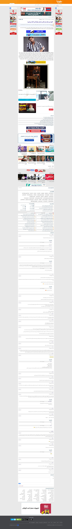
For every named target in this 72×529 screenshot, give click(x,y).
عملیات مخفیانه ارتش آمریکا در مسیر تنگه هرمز (47, 222)
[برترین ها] (59, 2)
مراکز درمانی (52, 494)
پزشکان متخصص (52, 495)
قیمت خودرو (31, 206)
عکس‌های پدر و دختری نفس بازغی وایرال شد (47, 210)
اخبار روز (57, 4)
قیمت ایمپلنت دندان (51, 193)
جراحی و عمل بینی (40, 201)
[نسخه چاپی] (19, 19)
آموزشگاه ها (45, 497)
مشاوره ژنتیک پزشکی (31, 198)
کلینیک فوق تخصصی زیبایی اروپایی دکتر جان (48, 198)
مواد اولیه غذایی (24, 194)
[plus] (22, 19)
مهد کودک (38, 493)
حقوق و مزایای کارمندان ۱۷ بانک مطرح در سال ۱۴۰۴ (28, 214)
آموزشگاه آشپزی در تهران (36, 489)
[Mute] (38, 100)
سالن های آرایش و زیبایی (51, 489)
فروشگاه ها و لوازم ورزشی (43, 496)
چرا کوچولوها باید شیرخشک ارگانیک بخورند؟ (48, 125)
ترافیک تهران (31, 208)
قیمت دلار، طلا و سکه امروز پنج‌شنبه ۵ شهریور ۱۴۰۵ (28, 219)
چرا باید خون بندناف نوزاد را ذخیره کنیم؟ (48, 118)
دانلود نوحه (40, 199)
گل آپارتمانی (42, 196)
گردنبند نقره (31, 193)
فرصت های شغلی (45, 522)
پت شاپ (45, 494)
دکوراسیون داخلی (30, 496)
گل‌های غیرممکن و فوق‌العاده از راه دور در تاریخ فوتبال (47, 218)
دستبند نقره (35, 193)
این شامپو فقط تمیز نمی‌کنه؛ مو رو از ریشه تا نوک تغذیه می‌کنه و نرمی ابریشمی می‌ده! (43, 123)
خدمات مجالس (37, 499)
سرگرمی (36, 4)
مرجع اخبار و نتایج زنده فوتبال (40, 194)
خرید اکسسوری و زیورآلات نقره (25, 193)
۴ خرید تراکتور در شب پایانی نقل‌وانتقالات (29, 226)
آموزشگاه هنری (44, 500)
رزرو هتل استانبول (51, 196)
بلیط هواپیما (46, 193)
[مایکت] (13, 520)
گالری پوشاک (30, 489)
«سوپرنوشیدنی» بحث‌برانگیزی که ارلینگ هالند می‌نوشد (47, 225)
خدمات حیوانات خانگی (43, 493)
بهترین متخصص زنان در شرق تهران (29, 199)
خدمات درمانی (44, 492)
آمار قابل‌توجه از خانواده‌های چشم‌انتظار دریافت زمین (47, 219)
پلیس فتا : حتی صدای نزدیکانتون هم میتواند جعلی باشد (47, 120)
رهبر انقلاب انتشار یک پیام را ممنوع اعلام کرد (29, 225)
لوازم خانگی (23, 496)
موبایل (24, 495)
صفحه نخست (60, 4)
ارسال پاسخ (20, 236)
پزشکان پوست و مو (44, 489)
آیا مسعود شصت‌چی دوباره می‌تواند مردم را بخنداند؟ (47, 221)
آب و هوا (24, 206)
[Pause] (37, 100)
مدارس (38, 492)
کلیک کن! (27, 99)
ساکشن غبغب (38, 193)
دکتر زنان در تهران (52, 496)
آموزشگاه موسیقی (44, 499)
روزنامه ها (31, 205)
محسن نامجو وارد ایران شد (31, 230)
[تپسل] (18, 90)
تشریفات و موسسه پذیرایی (36, 498)
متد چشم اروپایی (46, 196)
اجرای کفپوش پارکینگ (50, 201)
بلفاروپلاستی (42, 193)
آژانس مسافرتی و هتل (29, 500)
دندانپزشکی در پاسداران (45, 199)
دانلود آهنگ (35, 194)
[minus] (20, 19)
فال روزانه (24, 208)
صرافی (24, 492)
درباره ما (52, 522)
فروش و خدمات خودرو (22, 498)
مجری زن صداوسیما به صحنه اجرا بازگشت (48, 209)
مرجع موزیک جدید (47, 194)
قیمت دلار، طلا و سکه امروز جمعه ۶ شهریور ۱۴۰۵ (29, 218)
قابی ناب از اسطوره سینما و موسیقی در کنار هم (47, 205)
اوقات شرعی (31, 209)
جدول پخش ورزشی (22, 209)
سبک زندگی (51, 4)
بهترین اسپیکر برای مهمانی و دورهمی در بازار (48, 117)
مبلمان (31, 493)
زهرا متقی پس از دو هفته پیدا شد (30, 222)
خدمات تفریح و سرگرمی (22, 494)
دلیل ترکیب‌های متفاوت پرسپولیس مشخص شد (47, 215)
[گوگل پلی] (24, 520)
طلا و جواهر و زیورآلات (29, 492)
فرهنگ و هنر (41, 4)
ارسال (19, 483)
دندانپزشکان (52, 497)
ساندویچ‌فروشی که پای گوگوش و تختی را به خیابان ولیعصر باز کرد (45, 214)
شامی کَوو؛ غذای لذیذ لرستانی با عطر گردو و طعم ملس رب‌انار (27, 215)
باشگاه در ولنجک (38, 196)
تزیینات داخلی (30, 497)
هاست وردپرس (36, 199)
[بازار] (18, 520)
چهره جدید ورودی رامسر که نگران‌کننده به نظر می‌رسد (28, 227)
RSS (29, 522)
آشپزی (46, 4)
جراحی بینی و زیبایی (51, 500)
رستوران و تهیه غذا (37, 494)
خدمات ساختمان (30, 498)
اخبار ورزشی (54, 4)
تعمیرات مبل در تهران (29, 494)
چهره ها (49, 4)
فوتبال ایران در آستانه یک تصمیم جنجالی (48, 226)
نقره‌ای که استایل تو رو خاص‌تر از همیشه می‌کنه (48, 119)
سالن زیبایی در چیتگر (51, 199)
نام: (53, 476)
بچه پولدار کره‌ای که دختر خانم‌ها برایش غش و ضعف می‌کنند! (46, 208)
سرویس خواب (30, 495)
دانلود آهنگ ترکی (23, 199)
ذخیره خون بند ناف (26, 198)
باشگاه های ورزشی (44, 495)
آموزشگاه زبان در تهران (43, 498)
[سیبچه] (29, 520)
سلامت (44, 4)
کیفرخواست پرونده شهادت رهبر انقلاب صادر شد (47, 230)
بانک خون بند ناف (45, 201)
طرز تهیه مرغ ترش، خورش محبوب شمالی (29, 223)
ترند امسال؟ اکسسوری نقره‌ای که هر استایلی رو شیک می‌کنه (46, 121)
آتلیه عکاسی (38, 500)
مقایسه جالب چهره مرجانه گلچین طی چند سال (47, 206)
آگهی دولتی (37, 522)
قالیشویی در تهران (30, 499)
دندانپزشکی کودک (51, 498)
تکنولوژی (38, 4)
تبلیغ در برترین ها (40, 522)
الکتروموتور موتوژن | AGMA (34, 201)
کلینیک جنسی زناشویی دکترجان (38, 198)
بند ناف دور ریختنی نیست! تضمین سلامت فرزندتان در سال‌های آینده (45, 124)
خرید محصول (51, 109)
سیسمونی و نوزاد (23, 493)
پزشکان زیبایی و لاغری (51, 499)
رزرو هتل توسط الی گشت (30, 194)
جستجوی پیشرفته (33, 522)
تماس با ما (49, 522)
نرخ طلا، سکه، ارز (23, 205)
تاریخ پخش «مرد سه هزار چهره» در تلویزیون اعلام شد (28, 216)
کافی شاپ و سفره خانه (36, 496)
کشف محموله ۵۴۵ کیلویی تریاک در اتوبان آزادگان (28, 229)
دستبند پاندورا (51, 194)
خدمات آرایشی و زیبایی (51, 492)
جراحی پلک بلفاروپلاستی (32, 196)
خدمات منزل (23, 497)
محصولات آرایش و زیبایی (51, 493)
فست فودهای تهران (37, 495)
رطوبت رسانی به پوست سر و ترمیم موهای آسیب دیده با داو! (46, 122)
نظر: (53, 478)
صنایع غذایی (37, 497)
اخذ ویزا (24, 489)
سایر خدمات (23, 499)
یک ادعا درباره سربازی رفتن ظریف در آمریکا (48, 229)
